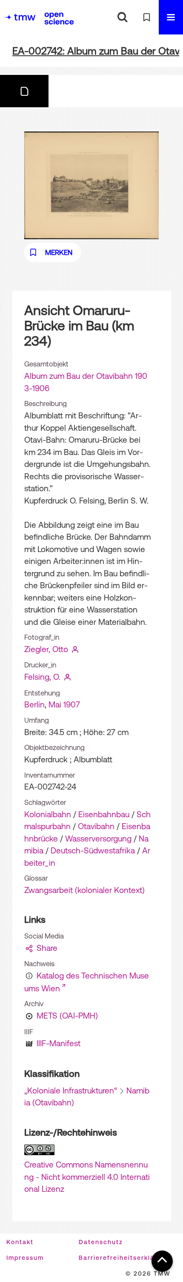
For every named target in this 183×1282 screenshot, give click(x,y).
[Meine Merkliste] (146, 17)
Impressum (25, 1257)
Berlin (34, 704)
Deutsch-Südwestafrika (93, 850)
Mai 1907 (64, 704)
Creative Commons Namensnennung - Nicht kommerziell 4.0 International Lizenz (87, 1176)
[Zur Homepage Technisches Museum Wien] (19, 17)
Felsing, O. (42, 676)
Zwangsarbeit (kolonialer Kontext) (84, 890)
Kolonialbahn (47, 814)
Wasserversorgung (98, 838)
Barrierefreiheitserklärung (124, 1257)
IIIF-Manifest (58, 1043)
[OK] (122, 17)
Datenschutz (101, 1242)
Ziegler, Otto (46, 649)
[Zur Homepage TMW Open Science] (59, 18)
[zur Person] (75, 649)
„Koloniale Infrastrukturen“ (70, 1090)
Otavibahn (96, 826)
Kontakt (20, 1242)
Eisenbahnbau (103, 814)
